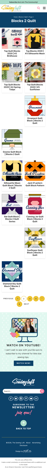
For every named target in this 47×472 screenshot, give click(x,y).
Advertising (36, 443)
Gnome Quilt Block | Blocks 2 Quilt (12, 153)
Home (15, 17)
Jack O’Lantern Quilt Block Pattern (35, 184)
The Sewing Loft (17, 8)
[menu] (44, 8)
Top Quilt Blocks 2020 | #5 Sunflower (35, 87)
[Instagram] (21, 399)
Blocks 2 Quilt (23, 17)
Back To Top (23, 428)
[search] (38, 8)
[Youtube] (31, 399)
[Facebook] (11, 399)
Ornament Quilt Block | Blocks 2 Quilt (35, 120)
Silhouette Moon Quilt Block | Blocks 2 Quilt (12, 185)
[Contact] (36, 399)
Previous (8, 298)
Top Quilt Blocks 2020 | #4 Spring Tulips (12, 87)
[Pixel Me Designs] (27, 451)
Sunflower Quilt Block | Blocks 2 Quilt (35, 252)
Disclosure (23, 445)
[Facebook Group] (16, 399)
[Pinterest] (26, 399)
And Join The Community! (23, 2)
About (28, 443)
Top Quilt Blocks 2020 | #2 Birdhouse (12, 53)
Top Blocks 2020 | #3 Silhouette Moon (35, 52)
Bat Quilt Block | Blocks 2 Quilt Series (12, 219)
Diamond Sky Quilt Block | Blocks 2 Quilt (12, 286)
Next (26, 304)
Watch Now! (24, 363)
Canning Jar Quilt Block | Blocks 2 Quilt (34, 219)
